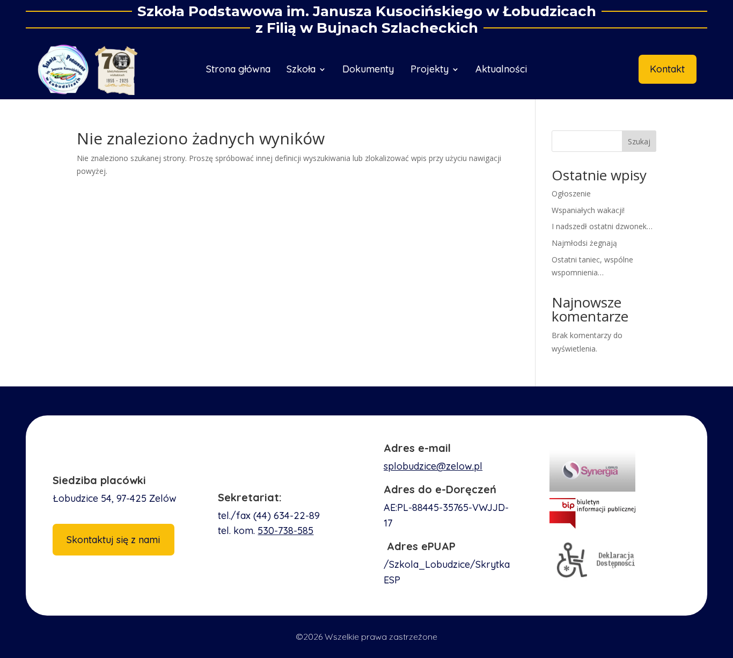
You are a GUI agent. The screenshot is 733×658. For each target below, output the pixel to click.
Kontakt (667, 69)
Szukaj (639, 141)
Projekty (430, 70)
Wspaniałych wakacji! (588, 210)
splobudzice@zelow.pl (433, 466)
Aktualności (501, 70)
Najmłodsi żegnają (584, 243)
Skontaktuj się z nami (113, 539)
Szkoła (301, 70)
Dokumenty (368, 70)
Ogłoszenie (571, 193)
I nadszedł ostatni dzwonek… (602, 226)
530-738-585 (285, 530)
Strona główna (238, 70)
